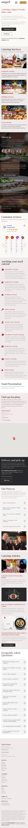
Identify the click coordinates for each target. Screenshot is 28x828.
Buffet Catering (10, 309)
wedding (9, 493)
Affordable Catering (11, 269)
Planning (3, 767)
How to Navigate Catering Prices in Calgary (13, 605)
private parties (21, 160)
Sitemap (3, 793)
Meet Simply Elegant (10, 175)
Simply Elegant (11, 227)
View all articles (8, 645)
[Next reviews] (24, 245)
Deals (2, 788)
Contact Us (4, 779)
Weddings (3, 765)
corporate (4, 493)
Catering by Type (9, 29)
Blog (2, 789)
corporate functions (12, 159)
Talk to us (23, 2)
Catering (3, 763)
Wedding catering (7, 97)
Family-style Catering (12, 322)
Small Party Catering (11, 282)
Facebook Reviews (5, 804)
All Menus (7, 34)
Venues (3, 762)
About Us (3, 775)
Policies (3, 782)
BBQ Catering (9, 370)
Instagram (9, 798)
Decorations (4, 768)
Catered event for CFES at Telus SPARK (12, 577)
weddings (6, 162)
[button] (14, 439)
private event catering (19, 493)
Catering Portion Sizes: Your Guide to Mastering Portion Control (13, 634)
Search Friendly (5, 825)
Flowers (3, 770)
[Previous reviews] (3, 245)
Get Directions (4, 417)
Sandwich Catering (11, 346)
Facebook (3, 798)
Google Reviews (5, 803)
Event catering (6, 122)
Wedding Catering (11, 294)
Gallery (3, 791)
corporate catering (16, 402)
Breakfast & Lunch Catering (14, 335)
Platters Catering (11, 359)
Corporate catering (7, 71)
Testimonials (4, 780)
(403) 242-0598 (6, 420)
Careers (3, 777)
